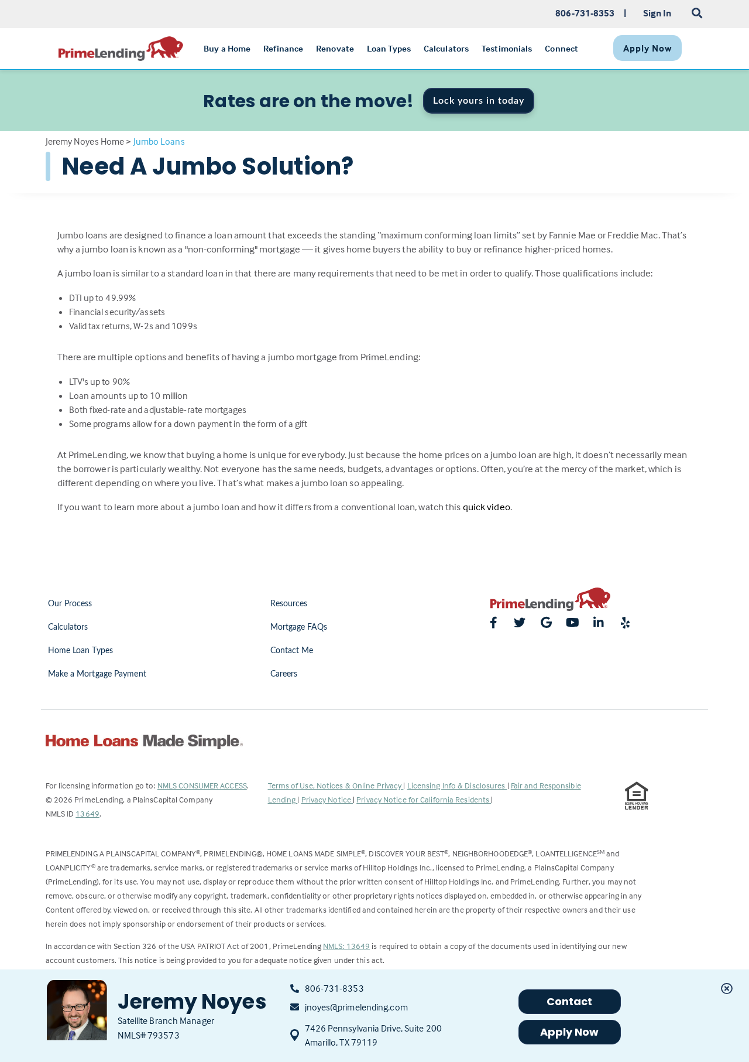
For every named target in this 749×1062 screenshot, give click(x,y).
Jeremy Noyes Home (85, 141)
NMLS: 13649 (346, 946)
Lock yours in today (478, 100)
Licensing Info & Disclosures (457, 785)
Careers (284, 674)
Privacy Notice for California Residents (423, 799)
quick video (486, 507)
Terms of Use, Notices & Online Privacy (336, 785)
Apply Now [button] (569, 1032)
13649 (87, 813)
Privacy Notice (327, 799)
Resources (289, 604)
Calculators (68, 627)
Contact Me (292, 651)
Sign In (657, 13)
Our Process (70, 604)
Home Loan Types (81, 651)
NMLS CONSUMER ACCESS (202, 785)
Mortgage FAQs (298, 627)
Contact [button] (570, 1001)
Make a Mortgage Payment (97, 674)
